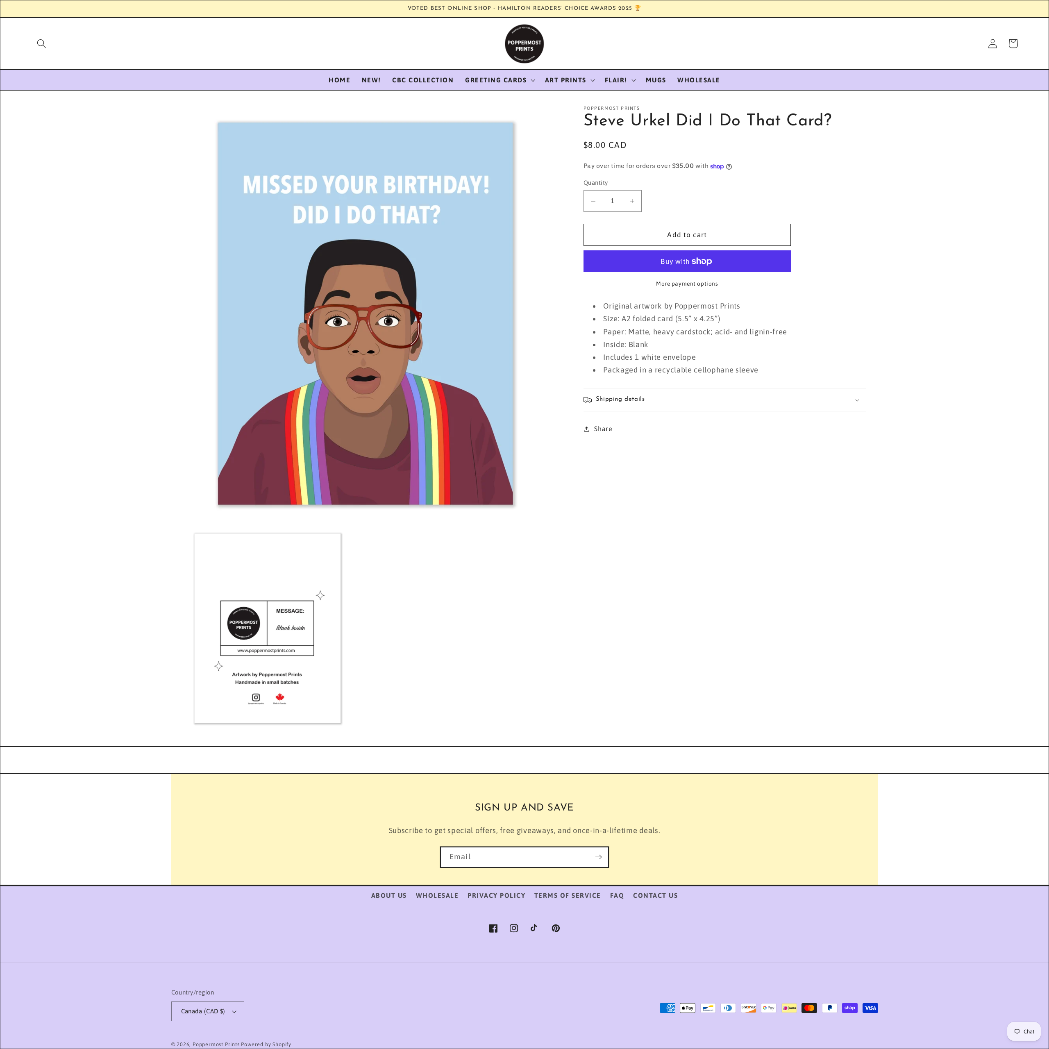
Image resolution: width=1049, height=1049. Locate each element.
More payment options (687, 283)
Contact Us (655, 895)
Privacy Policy (496, 895)
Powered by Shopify (266, 1044)
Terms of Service (567, 895)
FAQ (617, 895)
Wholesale (437, 895)
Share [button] (603, 428)
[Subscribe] (598, 857)
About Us (389, 895)
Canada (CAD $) (203, 1011)
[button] (41, 43)
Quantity (596, 182)
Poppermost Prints (216, 1044)
